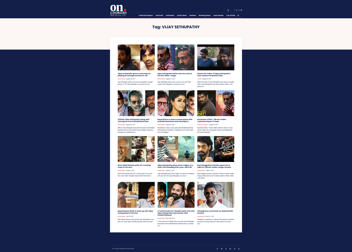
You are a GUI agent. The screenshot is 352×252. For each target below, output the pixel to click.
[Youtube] (241, 10)
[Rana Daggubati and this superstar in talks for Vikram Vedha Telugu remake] (215, 149)
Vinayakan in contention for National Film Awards (215, 212)
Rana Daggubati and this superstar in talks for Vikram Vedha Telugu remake (214, 166)
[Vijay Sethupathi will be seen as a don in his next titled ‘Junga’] (176, 57)
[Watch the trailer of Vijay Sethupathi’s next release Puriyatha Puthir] (215, 57)
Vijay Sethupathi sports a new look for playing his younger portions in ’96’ (134, 74)
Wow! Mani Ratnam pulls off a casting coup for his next (134, 166)
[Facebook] (235, 10)
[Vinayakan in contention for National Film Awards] (215, 195)
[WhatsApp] (239, 249)
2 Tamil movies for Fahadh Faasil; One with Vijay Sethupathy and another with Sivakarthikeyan (176, 213)
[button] (228, 10)
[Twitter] (239, 10)
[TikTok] (226, 249)
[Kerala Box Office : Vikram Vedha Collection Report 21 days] (215, 103)
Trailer (199, 79)
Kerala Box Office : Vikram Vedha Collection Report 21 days (211, 120)
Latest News (121, 79)
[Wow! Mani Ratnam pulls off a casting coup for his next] (136, 149)
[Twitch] (230, 249)
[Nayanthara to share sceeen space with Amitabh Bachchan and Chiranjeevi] (176, 103)
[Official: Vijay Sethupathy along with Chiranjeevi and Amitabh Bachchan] (136, 103)
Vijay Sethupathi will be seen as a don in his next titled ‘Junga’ (174, 74)
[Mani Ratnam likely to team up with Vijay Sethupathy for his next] (136, 195)
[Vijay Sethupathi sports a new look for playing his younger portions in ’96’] (136, 57)
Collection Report (202, 124)
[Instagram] (237, 10)
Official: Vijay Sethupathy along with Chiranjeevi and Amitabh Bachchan (133, 120)
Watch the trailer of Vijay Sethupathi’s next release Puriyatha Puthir (214, 74)
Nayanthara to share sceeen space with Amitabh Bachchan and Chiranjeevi (174, 120)
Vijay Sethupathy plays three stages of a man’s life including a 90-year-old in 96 (175, 166)
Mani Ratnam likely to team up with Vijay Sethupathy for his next (135, 212)
